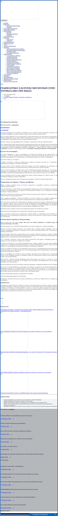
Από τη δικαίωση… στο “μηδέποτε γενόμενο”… (9, 446)
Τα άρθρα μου (28, 97)
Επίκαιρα (11, 97)
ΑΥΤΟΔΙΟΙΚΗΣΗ (8, 77)
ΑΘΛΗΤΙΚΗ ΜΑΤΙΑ (9, 36)
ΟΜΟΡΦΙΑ (9, 40)
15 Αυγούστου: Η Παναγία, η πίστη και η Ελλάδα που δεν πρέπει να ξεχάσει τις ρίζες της (16, 415)
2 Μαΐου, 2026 (4, 457)
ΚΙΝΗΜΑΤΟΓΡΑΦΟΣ (12, 34)
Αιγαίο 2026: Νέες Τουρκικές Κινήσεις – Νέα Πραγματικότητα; (16, 311)
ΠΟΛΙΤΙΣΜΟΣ (7, 31)
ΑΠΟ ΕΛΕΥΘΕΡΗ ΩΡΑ (10, 46)
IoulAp (7, 96)
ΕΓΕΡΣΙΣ (6, 23)
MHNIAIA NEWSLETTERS (11, 78)
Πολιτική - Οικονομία (19, 97)
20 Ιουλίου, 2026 (5, 434)
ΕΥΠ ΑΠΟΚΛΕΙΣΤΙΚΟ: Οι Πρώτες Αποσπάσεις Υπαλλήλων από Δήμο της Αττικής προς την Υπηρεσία (26, 372)
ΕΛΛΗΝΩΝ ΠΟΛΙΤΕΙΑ (13, 53)
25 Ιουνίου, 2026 (5, 441)
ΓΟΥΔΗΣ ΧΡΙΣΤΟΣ (12, 61)
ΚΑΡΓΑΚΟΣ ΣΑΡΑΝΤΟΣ (13, 66)
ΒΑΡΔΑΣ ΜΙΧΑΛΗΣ (12, 58)
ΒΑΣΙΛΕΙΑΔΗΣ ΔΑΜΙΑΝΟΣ (14, 59)
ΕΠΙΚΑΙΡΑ (6, 24)
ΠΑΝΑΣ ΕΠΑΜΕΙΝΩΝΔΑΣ (14, 72)
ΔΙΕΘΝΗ (9, 27)
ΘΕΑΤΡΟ (9, 32)
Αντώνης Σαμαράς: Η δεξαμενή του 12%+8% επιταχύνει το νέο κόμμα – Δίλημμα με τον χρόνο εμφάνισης (26, 331)
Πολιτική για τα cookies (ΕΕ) (11, 81)
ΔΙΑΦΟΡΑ (9, 35)
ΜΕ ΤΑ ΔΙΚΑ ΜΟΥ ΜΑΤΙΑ (11, 28)
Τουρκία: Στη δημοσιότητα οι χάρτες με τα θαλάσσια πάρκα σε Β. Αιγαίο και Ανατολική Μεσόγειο (24, 393)
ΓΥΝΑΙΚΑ (6, 38)
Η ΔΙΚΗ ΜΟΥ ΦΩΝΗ (9, 30)
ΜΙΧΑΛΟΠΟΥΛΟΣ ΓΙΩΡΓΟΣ (14, 70)
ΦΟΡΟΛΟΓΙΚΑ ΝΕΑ (9, 42)
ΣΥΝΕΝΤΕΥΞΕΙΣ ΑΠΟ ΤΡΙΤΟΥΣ (15, 49)
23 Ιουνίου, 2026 (5, 449)
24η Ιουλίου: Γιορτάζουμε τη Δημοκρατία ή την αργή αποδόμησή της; (13, 423)
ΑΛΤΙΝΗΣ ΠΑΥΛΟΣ (12, 57)
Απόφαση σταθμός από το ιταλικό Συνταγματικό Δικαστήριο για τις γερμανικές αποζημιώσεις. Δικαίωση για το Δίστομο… (22, 453)
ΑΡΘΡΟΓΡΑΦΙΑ (8, 54)
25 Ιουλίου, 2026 (5, 426)
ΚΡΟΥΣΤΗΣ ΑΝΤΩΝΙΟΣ (13, 68)
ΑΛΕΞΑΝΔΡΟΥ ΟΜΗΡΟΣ (13, 55)
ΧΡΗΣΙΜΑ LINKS (11, 51)
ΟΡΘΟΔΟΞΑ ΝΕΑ (8, 43)
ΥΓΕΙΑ (5, 45)
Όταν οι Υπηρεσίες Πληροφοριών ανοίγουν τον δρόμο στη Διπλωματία (13, 504)
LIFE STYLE (10, 39)
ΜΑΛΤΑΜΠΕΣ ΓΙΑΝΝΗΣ (13, 69)
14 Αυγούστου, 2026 (6, 418)
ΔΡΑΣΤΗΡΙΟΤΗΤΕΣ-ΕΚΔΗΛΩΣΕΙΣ (16, 50)
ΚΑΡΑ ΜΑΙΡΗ (10, 65)
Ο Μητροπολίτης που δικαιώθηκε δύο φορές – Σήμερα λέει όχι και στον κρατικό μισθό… (17, 438)
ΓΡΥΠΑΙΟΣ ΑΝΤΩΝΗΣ (13, 62)
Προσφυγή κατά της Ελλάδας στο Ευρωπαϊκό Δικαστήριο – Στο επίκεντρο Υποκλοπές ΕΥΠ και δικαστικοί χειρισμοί (29, 352)
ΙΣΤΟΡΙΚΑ (6, 76)
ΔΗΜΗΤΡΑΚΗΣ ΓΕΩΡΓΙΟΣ (14, 64)
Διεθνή (6, 97)
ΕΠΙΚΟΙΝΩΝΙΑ (8, 80)
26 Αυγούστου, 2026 (6, 469)
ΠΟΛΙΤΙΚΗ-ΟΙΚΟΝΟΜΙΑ (13, 26)
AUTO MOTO (7, 74)
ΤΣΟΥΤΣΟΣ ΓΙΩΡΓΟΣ (12, 73)
